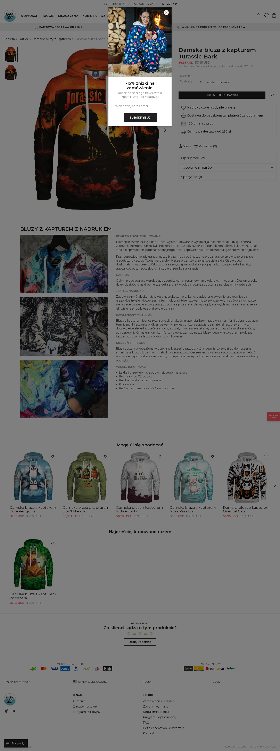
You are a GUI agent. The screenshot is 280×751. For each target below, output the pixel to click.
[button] (140, 375)
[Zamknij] (166, 12)
